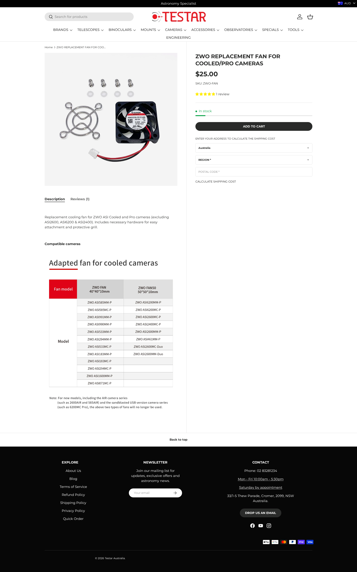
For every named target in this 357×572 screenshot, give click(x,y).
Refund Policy (73, 495)
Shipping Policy (73, 503)
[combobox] (89, 16)
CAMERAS (173, 30)
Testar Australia (115, 558)
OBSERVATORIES (238, 30)
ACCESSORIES (203, 30)
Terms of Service (73, 487)
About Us (73, 471)
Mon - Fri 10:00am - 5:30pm (261, 479)
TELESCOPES (88, 30)
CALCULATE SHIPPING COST (215, 181)
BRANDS (60, 30)
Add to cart (254, 126)
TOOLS (293, 30)
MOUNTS (148, 30)
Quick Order (73, 519)
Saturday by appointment (260, 487)
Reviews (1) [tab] (79, 199)
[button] (310, 17)
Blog (73, 479)
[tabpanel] (111, 311)
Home (49, 47)
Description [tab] (55, 199)
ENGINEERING (178, 38)
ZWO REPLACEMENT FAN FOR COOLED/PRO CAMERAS (82, 47)
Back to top (178, 439)
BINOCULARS (120, 30)
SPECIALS (270, 30)
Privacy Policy (73, 511)
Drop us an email (260, 513)
